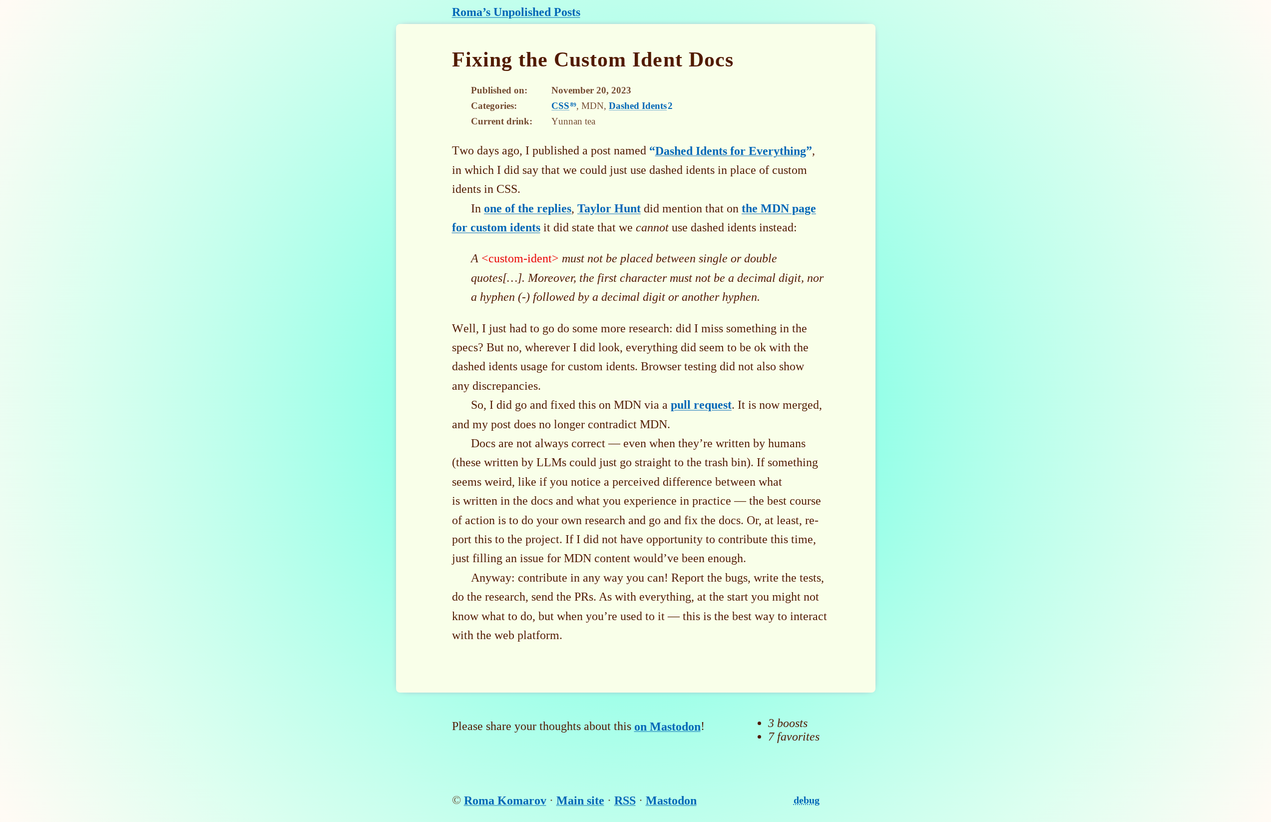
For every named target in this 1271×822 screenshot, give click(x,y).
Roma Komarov (505, 800)
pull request (701, 404)
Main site (580, 800)
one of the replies (527, 208)
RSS (625, 800)
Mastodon (671, 800)
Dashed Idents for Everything (730, 150)
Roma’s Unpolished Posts (516, 11)
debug (807, 800)
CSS (563, 105)
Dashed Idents (641, 105)
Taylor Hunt (609, 208)
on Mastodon (667, 726)
